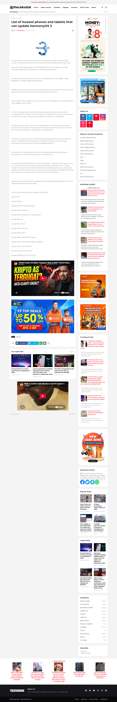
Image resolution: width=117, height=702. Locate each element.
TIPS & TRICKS (93, 634)
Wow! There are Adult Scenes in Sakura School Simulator (37, 12)
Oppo (82, 160)
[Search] (106, 7)
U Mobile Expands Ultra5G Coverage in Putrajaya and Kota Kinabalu (99, 527)
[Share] (72, 30)
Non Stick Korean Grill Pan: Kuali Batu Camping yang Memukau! (100, 675)
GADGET (19, 18)
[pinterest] (106, 690)
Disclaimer (104, 699)
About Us (84, 699)
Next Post (72, 414)
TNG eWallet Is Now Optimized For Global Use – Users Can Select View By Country (85, 527)
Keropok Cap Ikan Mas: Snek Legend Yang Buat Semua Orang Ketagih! (96, 208)
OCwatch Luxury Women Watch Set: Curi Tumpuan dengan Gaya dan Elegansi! (95, 239)
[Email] (44, 343)
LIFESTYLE (93, 617)
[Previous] (104, 12)
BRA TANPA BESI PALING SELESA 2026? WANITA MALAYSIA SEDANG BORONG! (16, 676)
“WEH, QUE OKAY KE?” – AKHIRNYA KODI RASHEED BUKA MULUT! (95, 412)
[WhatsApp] (41, 343)
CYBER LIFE (93, 611)
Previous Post (15, 414)
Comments (86, 653)
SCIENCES (93, 627)
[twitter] (89, 690)
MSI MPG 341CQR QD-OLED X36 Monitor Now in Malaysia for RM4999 (64, 370)
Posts (85, 651)
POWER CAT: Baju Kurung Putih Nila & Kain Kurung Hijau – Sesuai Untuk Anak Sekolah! (37, 676)
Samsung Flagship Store (88, 170)
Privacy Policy (93, 699)
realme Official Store (87, 167)
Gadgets (66, 7)
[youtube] (94, 690)
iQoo (81, 157)
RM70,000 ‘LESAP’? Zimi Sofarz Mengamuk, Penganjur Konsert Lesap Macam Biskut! (96, 397)
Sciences (74, 7)
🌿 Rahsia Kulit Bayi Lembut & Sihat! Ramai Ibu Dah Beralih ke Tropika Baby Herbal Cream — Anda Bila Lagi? (58, 677)
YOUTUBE (93, 640)
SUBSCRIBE (41, 2)
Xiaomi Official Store (87, 177)
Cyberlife (57, 7)
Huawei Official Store (87, 151)
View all (71, 351)
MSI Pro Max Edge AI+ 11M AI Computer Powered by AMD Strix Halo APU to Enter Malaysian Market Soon (100, 583)
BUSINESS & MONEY (93, 607)
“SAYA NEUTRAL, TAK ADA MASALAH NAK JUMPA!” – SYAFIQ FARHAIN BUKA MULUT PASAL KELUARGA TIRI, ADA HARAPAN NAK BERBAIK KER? (93, 380)
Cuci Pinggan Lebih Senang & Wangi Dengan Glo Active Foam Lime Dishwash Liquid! (96, 224)
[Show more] (48, 343)
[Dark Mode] (102, 7)
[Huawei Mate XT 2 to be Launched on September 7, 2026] (86, 547)
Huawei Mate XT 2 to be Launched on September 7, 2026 (20, 370)
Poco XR (83, 164)
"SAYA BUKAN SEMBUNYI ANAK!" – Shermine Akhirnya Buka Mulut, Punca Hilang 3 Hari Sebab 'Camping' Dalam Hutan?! (92, 344)
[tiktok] (102, 690)
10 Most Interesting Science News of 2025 (99, 506)
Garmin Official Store (87, 144)
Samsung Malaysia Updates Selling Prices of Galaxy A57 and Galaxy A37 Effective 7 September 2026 (43, 371)
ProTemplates (36, 699)
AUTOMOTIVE (93, 604)
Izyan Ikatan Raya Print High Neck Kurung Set (79, 674)
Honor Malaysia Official (87, 147)
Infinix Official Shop (86, 154)
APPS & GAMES (93, 601)
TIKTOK (93, 630)
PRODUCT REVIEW (93, 624)
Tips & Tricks (84, 7)
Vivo (81, 173)
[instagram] (98, 690)
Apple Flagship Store (87, 141)
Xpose (93, 7)
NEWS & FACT (93, 621)
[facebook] (85, 690)
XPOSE (93, 637)
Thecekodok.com (26, 699)
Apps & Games (46, 7)
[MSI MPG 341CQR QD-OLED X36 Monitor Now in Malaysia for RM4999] (86, 572)
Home (36, 7)
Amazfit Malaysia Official (88, 137)
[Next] (107, 12)
